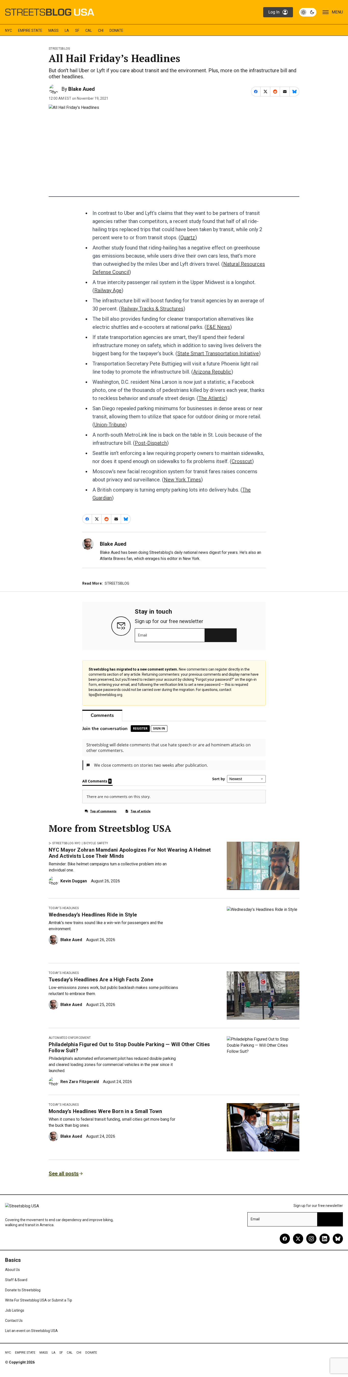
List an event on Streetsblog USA (31, 1331)
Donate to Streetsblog (23, 1290)
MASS (53, 30)
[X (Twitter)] (298, 1239)
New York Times (182, 480)
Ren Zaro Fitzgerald (79, 1081)
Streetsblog (59, 48)
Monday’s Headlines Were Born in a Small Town (105, 1111)
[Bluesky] (338, 1239)
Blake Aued (81, 89)
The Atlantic (211, 398)
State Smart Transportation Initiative (218, 353)
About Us (12, 1270)
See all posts (64, 1174)
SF (77, 30)
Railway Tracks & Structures (152, 309)
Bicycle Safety (96, 843)
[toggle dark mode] (307, 12)
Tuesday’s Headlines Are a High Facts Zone (101, 979)
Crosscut (242, 461)
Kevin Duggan (73, 881)
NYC (8, 30)
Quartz (187, 237)
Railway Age (108, 290)
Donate (116, 30)
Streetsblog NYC (66, 843)
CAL (88, 30)
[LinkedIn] (324, 1239)
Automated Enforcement (70, 1037)
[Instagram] (311, 1239)
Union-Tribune (109, 425)
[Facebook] (285, 1239)
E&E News (218, 327)
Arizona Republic (212, 372)
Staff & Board (16, 1280)
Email (142, 635)
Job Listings (14, 1310)
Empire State (30, 30)
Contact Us (14, 1321)
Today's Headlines (64, 908)
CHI (100, 30)
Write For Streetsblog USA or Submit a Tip (38, 1300)
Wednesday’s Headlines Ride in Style (93, 915)
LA (67, 30)
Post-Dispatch (151, 443)
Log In (273, 12)
